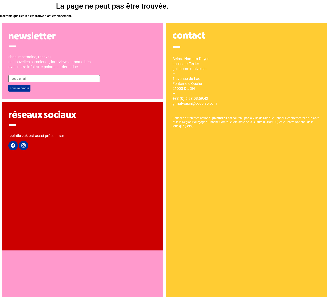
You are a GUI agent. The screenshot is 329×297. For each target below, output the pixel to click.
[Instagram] (23, 145)
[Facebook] (13, 145)
